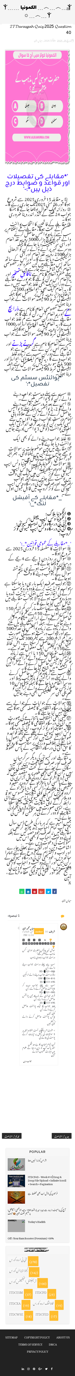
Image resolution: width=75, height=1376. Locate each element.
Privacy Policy (37, 1350)
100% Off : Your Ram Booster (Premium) (31, 1238)
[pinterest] (34, 1368)
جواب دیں (27, 1060)
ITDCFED (42, 1314)
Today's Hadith (36, 1221)
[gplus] (40, 1368)
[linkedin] (23, 1368)
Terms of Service (30, 1343)
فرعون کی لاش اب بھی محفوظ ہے (43, 1193)
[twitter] (46, 1368)
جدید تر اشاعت (61, 1136)
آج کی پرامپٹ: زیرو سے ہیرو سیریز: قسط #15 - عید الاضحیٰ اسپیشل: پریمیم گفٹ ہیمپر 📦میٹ (37, 1211)
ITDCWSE (16, 1314)
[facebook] (51, 1368)
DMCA (53, 1343)
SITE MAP (11, 1336)
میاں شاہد (38, 40)
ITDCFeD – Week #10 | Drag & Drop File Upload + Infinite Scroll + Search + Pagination (47, 1179)
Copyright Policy (37, 1336)
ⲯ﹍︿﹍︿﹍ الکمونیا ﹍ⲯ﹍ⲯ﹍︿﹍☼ (37, 11)
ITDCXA (15, 1303)
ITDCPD (40, 1292)
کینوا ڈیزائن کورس (18, 1270)
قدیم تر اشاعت (11, 1136)
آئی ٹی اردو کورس (18, 1259)
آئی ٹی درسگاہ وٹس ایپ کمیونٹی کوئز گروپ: (42, 530)
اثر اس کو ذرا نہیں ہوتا (37, 1160)
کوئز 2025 (48, 40)
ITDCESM (16, 1292)
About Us (63, 1336)
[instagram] (28, 1368)
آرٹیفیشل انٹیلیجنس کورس (22, 1281)
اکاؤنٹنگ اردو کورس (43, 1303)
